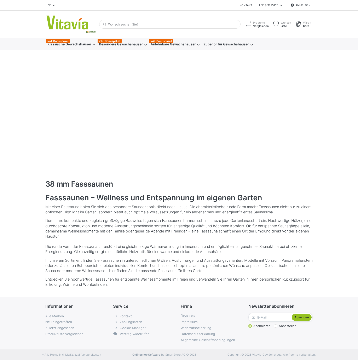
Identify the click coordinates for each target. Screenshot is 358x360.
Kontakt (246, 5)
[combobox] (51, 5)
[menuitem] (71, 44)
